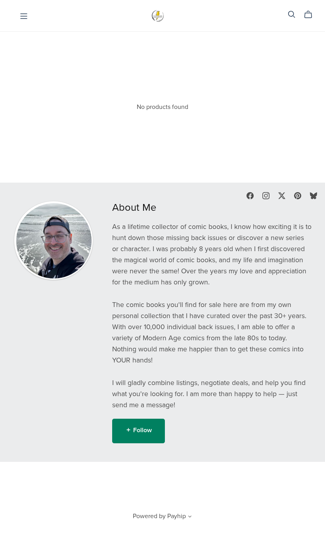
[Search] (291, 14)
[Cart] (311, 15)
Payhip (176, 516)
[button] (189, 517)
